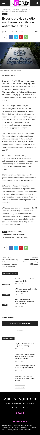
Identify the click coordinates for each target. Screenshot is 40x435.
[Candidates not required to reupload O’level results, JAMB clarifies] (7, 379)
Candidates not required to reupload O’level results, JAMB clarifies (25, 378)
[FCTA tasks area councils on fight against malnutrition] (7, 292)
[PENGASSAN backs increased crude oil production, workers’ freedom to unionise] (7, 357)
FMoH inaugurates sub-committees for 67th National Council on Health (24, 301)
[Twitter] (16, 37)
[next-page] (7, 310)
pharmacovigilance (8, 237)
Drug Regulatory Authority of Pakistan (14, 234)
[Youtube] (27, 407)
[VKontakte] (23, 407)
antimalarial (11, 231)
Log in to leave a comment (20, 324)
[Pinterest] (21, 37)
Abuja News (6, 284)
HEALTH (9, 9)
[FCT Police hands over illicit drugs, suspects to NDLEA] (7, 281)
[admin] (3, 32)
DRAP (19, 231)
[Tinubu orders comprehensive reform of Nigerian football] (7, 368)
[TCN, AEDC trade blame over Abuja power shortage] (7, 346)
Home (4, 9)
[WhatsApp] (26, 37)
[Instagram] (16, 407)
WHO (25, 237)
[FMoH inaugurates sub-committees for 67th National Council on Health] (7, 302)
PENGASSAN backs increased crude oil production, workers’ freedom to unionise (25, 356)
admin (9, 32)
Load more (19, 387)
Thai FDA (19, 237)
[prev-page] (3, 310)
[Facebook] (11, 37)
